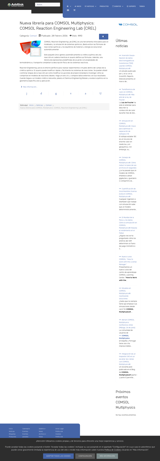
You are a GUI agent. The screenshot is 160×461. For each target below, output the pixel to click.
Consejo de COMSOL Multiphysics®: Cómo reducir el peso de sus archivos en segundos (127, 162)
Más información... (30, 87)
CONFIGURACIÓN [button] (85, 456)
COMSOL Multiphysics (124, 337)
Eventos (25, 431)
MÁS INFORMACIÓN (107, 456)
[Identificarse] (69, 6)
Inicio (11, 429)
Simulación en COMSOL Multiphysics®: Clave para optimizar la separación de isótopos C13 (127, 127)
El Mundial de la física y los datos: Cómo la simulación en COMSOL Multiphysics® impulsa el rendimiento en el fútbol (128, 225)
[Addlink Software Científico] (15, 5)
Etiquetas (12, 434)
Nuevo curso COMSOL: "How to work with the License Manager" (128, 261)
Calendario (26, 429)
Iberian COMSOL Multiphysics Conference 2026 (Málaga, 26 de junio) (127, 324)
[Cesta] (75, 10)
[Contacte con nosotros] (68, 10)
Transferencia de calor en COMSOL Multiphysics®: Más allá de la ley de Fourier (127, 94)
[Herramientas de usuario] (103, 37)
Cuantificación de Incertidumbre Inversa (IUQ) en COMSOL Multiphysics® (128, 193)
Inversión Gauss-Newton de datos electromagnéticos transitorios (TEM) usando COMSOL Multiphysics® (127, 62)
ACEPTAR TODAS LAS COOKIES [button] (58, 456)
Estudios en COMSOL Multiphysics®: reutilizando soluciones (125, 293)
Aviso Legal (60, 429)
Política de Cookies (112, 450)
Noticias (12, 431)
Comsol (33, 36)
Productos (12, 437)
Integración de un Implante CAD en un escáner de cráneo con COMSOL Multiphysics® (127, 359)
